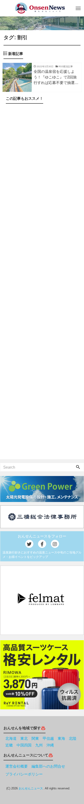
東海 (61, 738)
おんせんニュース (31, 788)
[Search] (78, 467)
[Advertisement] (42, 282)
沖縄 (50, 745)
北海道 (11, 738)
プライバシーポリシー (24, 774)
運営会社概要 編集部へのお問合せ (35, 766)
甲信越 (48, 738)
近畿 (9, 745)
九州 (39, 745)
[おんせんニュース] (40, 8)
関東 (35, 738)
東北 (24, 738)
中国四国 (24, 745)
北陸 (72, 738)
